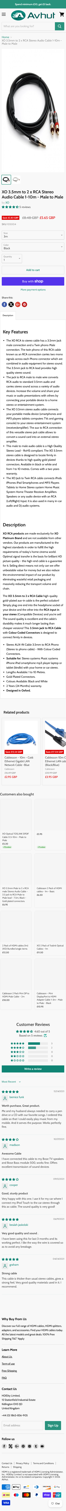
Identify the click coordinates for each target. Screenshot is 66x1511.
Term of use (8, 1363)
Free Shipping (9, 1370)
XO (7, 202)
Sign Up (53, 1425)
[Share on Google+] (17, 304)
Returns (5, 1466)
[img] (10, 1091)
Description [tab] (8, 315)
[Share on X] (11, 304)
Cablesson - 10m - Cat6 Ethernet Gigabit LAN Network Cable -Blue (19, 761)
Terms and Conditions (43, 1463)
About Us (7, 1356)
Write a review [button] (33, 1069)
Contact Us (7, 1463)
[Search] (59, 26)
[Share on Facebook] (4, 304)
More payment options (33, 289)
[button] (10, 207)
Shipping (17, 1466)
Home (5, 37)
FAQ (4, 1377)
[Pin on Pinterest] (24, 304)
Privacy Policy (22, 1463)
